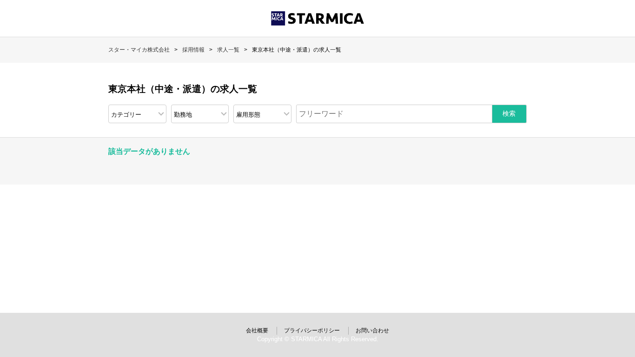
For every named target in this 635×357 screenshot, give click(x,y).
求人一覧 (228, 49)
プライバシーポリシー (312, 330)
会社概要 (257, 330)
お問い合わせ (372, 330)
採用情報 (193, 49)
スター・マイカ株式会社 (139, 49)
